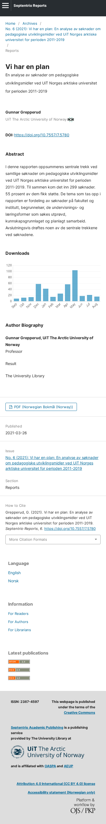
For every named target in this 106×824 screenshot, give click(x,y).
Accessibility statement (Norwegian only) (61, 792)
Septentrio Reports (30, 5)
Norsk (13, 580)
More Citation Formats (28, 539)
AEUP (68, 766)
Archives (30, 23)
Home (10, 23)
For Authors (18, 621)
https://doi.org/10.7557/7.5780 (41, 135)
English (14, 572)
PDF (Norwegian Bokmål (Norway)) (43, 407)
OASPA (50, 766)
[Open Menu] (5, 5)
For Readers (18, 613)
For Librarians (19, 630)
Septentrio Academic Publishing (37, 727)
